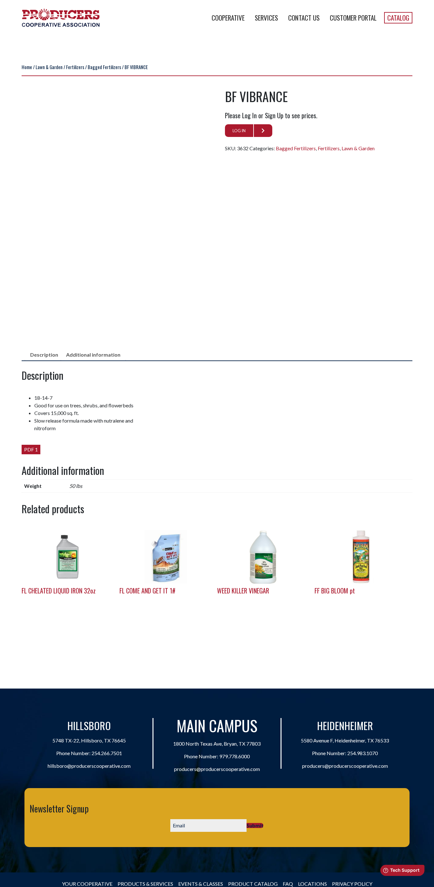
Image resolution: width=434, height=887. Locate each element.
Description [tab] (44, 355)
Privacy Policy (352, 884)
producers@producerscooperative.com (217, 769)
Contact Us (304, 18)
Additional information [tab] (93, 355)
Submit (255, 825)
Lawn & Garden (49, 66)
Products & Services (145, 884)
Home (27, 66)
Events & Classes (200, 884)
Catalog (398, 18)
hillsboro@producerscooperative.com (89, 766)
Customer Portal (353, 18)
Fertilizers (75, 66)
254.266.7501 (107, 753)
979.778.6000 (234, 756)
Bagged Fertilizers (104, 66)
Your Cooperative (87, 884)
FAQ (288, 884)
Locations (312, 884)
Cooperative (228, 18)
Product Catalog (253, 884)
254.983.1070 (362, 753)
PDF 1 (31, 449)
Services (266, 18)
